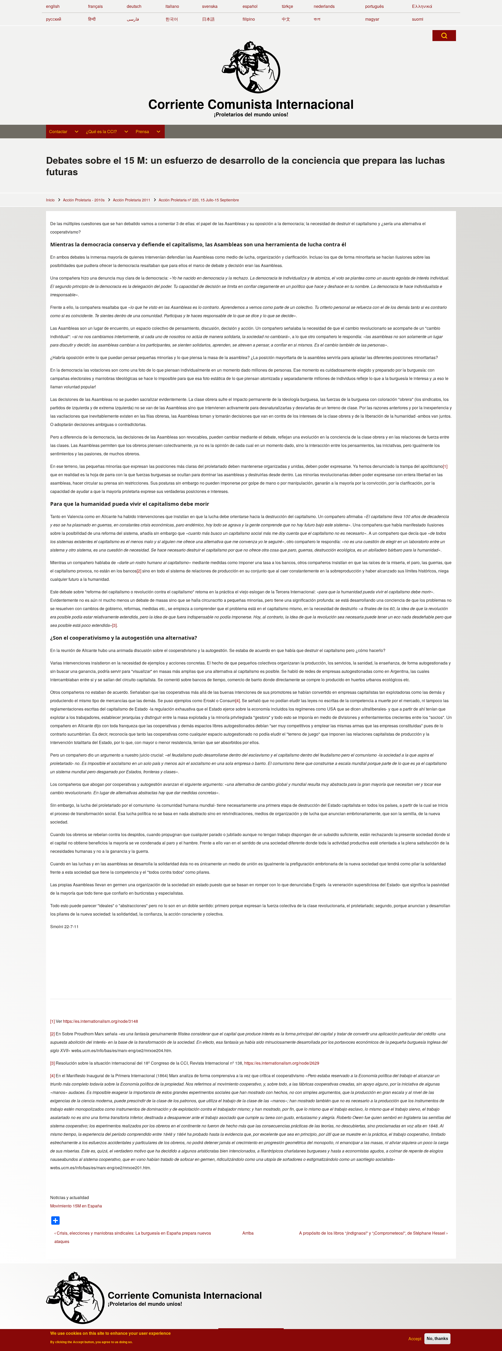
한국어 (172, 19)
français (95, 6)
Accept (414, 1339)
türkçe (287, 6)
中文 (286, 19)
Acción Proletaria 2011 (131, 199)
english (53, 6)
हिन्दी (92, 19)
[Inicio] (251, 67)
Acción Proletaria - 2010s (84, 199)
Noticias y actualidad (69, 1197)
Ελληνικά (422, 6)
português (374, 6)
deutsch (134, 6)
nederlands (324, 6)
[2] (139, 571)
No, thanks (437, 1338)
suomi (417, 19)
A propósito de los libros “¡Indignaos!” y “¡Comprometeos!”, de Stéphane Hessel (373, 1233)
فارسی (133, 19)
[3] (114, 625)
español (250, 6)
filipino (249, 19)
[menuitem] (64, 131)
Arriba (248, 1233)
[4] (237, 700)
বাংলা (317, 19)
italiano (172, 6)
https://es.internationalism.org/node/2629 (281, 1063)
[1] (445, 466)
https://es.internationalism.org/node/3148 (100, 1021)
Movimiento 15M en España (76, 1206)
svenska (210, 6)
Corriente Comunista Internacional (251, 103)
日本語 (208, 19)
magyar (372, 19)
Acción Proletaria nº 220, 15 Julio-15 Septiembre (199, 199)
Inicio (50, 199)
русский (53, 19)
